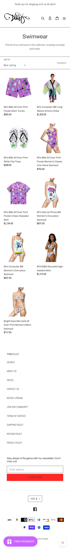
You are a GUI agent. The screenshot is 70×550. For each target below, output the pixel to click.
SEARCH (11, 362)
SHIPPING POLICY (15, 424)
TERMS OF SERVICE (16, 416)
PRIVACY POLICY (14, 442)
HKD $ (34, 499)
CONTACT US (13, 389)
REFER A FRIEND (15, 398)
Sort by (7, 59)
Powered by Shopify (41, 538)
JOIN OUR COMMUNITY (17, 406)
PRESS (10, 380)
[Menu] (64, 18)
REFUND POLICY (14, 433)
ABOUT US (11, 371)
